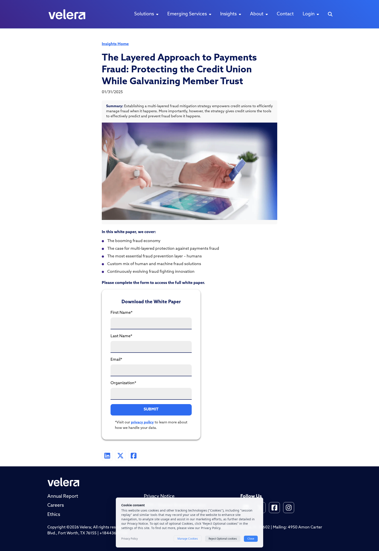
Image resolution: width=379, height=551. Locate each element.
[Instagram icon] (288, 507)
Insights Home (115, 44)
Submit (151, 410)
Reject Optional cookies (223, 538)
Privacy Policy (129, 538)
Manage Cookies (187, 538)
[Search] (330, 14)
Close (250, 538)
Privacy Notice (159, 496)
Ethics (53, 514)
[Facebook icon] (274, 507)
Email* (116, 360)
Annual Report (62, 496)
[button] (146, 14)
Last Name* (121, 336)
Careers (55, 505)
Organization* (123, 383)
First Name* (121, 313)
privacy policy (142, 422)
